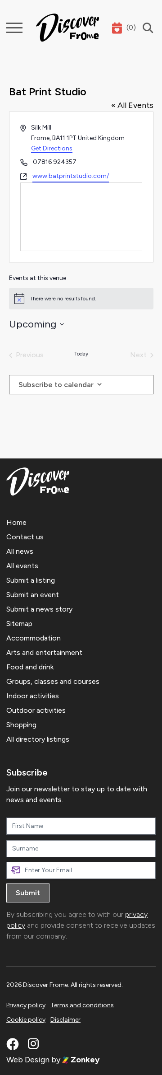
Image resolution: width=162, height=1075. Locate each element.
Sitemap (19, 623)
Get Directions (51, 148)
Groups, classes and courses (52, 681)
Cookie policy (25, 1020)
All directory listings (37, 739)
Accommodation (33, 638)
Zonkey (84, 1060)
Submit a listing (30, 580)
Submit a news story (39, 609)
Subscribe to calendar (56, 384)
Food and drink (30, 667)
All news (19, 551)
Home (16, 522)
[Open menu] (14, 28)
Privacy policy (25, 1005)
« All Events (132, 105)
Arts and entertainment (44, 652)
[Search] (146, 27)
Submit (28, 892)
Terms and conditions (82, 1005)
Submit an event (32, 594)
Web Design (28, 1060)
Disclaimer (65, 1020)
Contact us (25, 537)
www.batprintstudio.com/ (70, 176)
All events (22, 565)
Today (81, 354)
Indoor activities (32, 696)
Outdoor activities (36, 710)
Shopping (21, 724)
